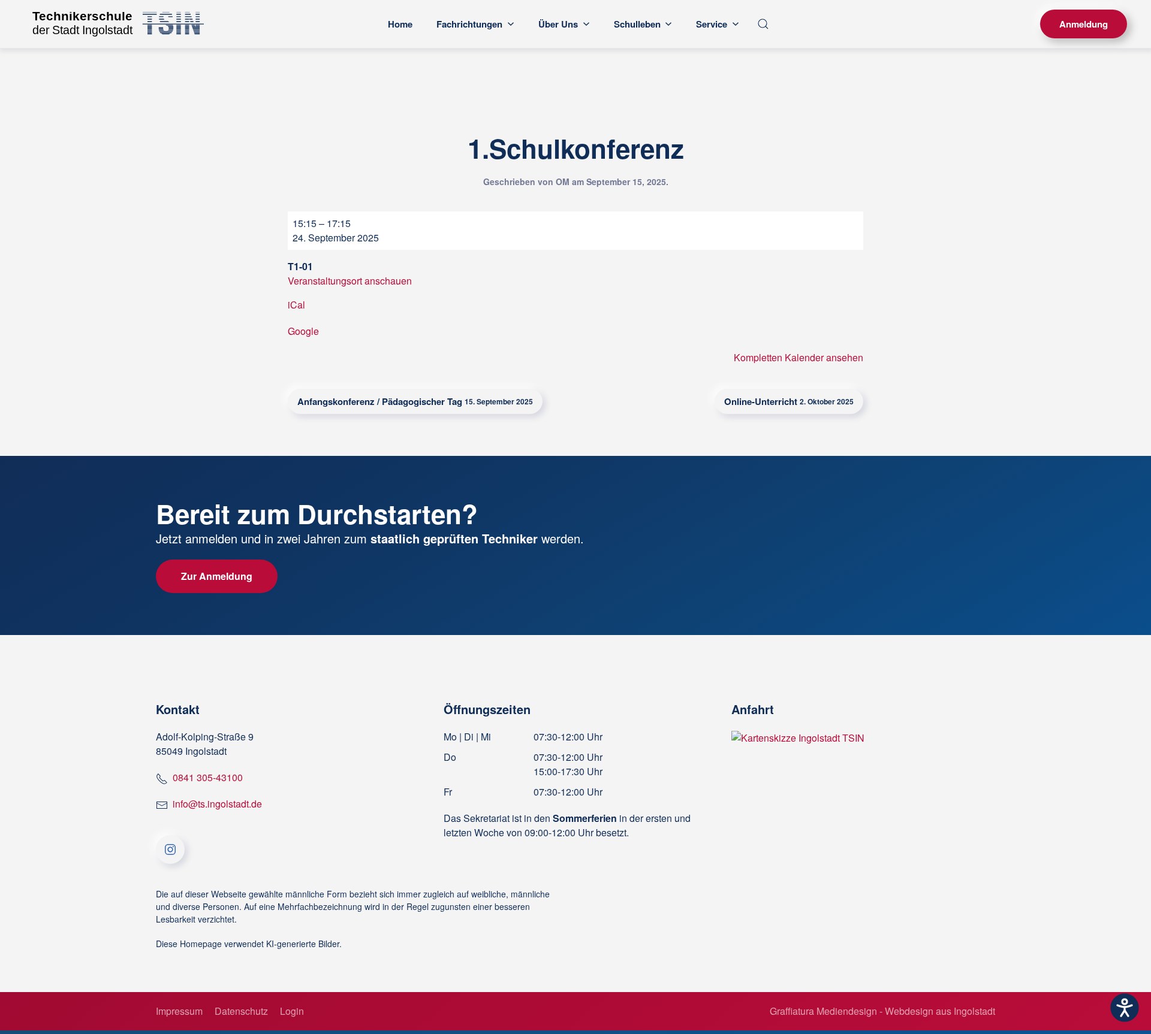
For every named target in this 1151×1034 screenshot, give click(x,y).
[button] (763, 24)
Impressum (179, 1011)
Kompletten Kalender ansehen (798, 357)
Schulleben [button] (637, 24)
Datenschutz (241, 1011)
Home (400, 24)
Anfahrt (752, 709)
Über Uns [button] (558, 24)
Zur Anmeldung (216, 576)
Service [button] (711, 24)
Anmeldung (1083, 24)
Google (303, 331)
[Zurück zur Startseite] (114, 24)
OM (563, 182)
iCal (296, 305)
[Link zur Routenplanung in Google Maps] (797, 736)
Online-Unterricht (789, 401)
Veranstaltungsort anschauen (350, 281)
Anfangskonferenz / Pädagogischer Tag (415, 401)
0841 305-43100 (208, 777)
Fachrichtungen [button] (469, 24)
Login (292, 1011)
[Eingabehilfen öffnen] (1124, 1007)
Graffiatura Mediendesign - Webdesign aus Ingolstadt (882, 1011)
